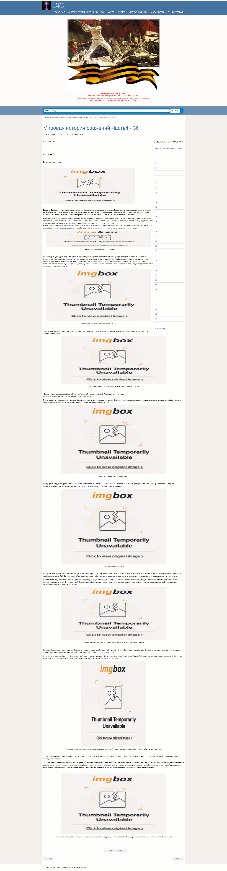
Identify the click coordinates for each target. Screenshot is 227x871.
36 (156, 319)
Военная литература (80, 117)
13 (156, 207)
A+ (178, 122)
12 (156, 202)
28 (156, 280)
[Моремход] (53, 5)
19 (156, 236)
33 (156, 304)
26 (156, 270)
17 (156, 226)
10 (156, 192)
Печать (91, 135)
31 (156, 295)
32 (156, 299)
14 (156, 212)
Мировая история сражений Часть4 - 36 (91, 128)
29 (156, 285)
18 (156, 231)
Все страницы (160, 329)
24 (156, 261)
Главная (54, 117)
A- (183, 122)
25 (156, 265)
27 (156, 275)
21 (156, 246)
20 (156, 241)
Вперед (120, 850)
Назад (110, 850)
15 (156, 217)
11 (156, 197)
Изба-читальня (65, 117)
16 (156, 222)
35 (156, 314)
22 (156, 251)
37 (156, 324)
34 (156, 309)
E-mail (96, 135)
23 (156, 256)
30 (156, 290)
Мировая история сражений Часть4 (168, 149)
